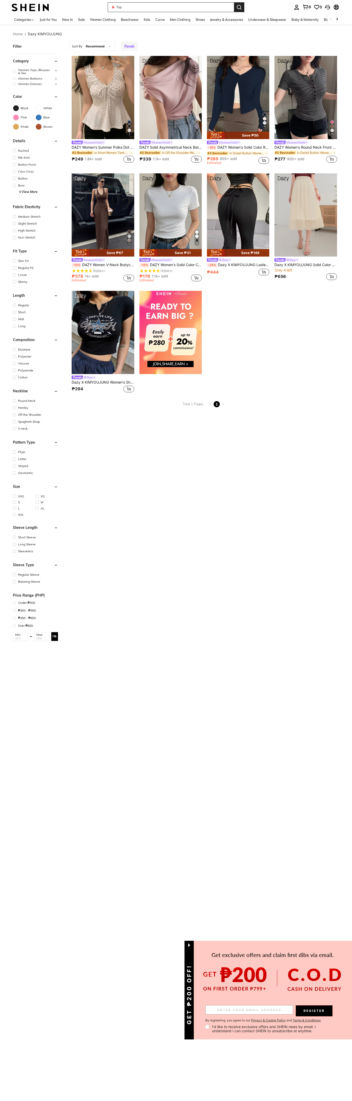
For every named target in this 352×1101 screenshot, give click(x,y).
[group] (35, 72)
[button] (327, 7)
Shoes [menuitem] (200, 20)
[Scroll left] (331, 19)
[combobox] (92, 46)
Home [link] (18, 34)
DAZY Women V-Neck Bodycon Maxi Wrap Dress (103, 265)
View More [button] (30, 192)
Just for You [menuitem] (48, 20)
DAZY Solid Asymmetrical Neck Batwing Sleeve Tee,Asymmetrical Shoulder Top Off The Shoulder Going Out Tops (170, 147)
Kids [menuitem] (147, 20)
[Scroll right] (337, 19)
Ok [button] (55, 636)
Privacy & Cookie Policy (268, 1020)
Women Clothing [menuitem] (103, 20)
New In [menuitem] (67, 20)
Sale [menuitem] (81, 20)
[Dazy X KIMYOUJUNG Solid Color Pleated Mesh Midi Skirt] (305, 215)
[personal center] (297, 7)
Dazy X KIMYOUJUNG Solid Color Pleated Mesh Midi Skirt (305, 265)
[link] (306, 7)
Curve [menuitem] (160, 20)
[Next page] (223, 404)
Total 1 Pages (193, 404)
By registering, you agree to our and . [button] (263, 1020)
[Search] (239, 7)
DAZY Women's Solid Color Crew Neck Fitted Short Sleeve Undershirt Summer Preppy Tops (171, 265)
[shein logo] (30, 7)
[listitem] (103, 111)
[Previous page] (210, 404)
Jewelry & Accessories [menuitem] (226, 20)
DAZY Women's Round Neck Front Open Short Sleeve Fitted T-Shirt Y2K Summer (305, 147)
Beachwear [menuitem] (130, 20)
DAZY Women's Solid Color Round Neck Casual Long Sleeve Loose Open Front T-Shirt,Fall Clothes (238, 147)
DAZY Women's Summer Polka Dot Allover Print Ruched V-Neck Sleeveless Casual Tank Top (103, 147)
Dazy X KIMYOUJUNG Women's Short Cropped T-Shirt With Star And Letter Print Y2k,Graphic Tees (103, 382)
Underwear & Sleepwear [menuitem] (267, 20)
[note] (238, 135)
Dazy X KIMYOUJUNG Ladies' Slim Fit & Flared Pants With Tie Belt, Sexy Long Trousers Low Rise (238, 265)
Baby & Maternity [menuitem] (305, 20)
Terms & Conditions (307, 1020)
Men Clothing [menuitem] (180, 20)
